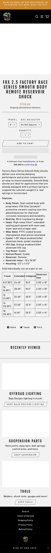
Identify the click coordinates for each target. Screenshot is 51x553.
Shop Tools (25, 502)
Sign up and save (25, 548)
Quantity (25, 130)
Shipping (14, 107)
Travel (12, 119)
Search (25, 511)
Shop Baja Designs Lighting (25, 404)
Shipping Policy (25, 520)
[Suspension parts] (25, 424)
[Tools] (25, 474)
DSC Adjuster (30, 119)
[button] (25, 150)
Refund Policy (25, 529)
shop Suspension (25, 455)
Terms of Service (25, 516)
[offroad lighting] (25, 376)
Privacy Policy (25, 524)
